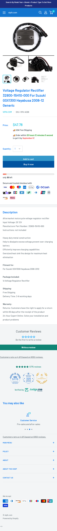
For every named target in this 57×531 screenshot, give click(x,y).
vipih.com (7, 112)
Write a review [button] (28, 347)
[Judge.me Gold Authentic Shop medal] (41, 378)
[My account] (45, 12)
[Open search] (40, 12)
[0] (51, 12)
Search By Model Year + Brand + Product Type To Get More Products (28, 4)
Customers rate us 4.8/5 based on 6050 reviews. (21, 357)
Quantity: (7, 149)
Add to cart (28, 159)
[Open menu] (4, 13)
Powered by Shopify (10, 518)
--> (31, 43)
